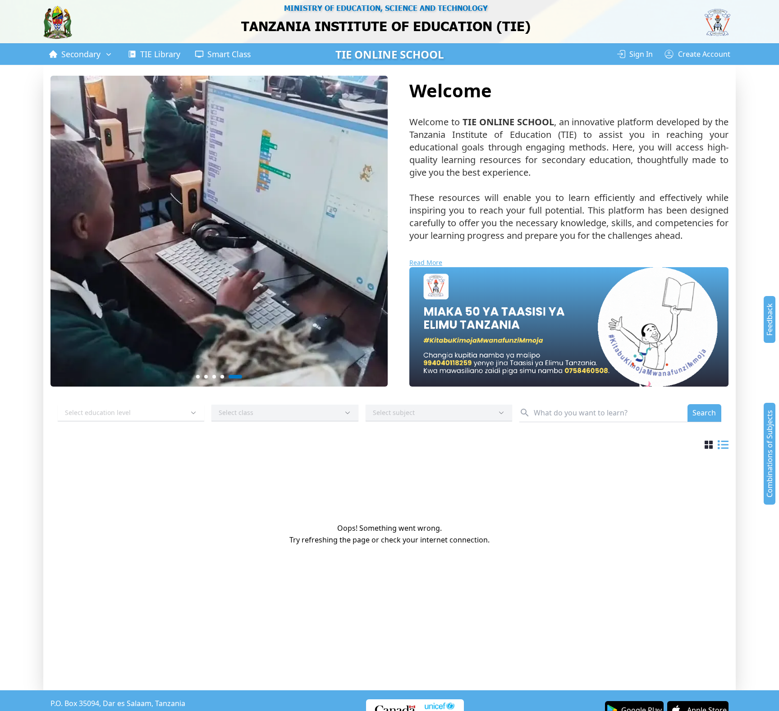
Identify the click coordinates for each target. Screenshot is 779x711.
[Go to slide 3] (223, 376)
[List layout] (723, 446)
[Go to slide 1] (202, 376)
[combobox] (131, 413)
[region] (386, 22)
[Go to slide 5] (239, 376)
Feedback (769, 319)
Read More (425, 262)
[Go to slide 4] (231, 376)
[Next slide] (373, 231)
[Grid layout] (708, 446)
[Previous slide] (64, 231)
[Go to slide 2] (214, 376)
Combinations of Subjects (769, 453)
